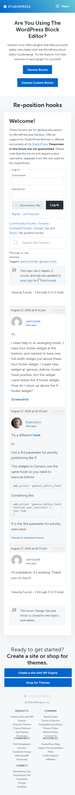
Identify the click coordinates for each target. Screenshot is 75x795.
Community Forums (22, 223)
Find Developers (22, 744)
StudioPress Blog (51, 744)
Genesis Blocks (37, 69)
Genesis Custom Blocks (38, 82)
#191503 (58, 548)
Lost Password (31, 214)
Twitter (22, 783)
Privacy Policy (50, 728)
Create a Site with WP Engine (21, 718)
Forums (43, 223)
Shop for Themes (38, 682)
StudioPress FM (21, 775)
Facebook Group (22, 751)
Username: (19, 175)
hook (36, 435)
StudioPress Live (22, 771)
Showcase (21, 735)
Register (16, 214)
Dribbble (22, 786)
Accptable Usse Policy (50, 724)
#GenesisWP (22, 755)
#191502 (58, 411)
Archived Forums (20, 228)
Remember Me (29, 205)
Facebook (22, 779)
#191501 (58, 310)
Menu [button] (65, 6)
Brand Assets (51, 716)
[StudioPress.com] (17, 6)
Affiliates (50, 759)
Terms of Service (51, 720)
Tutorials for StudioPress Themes (27, 538)
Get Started (22, 732)
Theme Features (22, 728)
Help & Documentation (50, 748)
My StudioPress (37, 144)
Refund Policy (50, 732)
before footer (29, 261)
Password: (19, 189)
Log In (54, 205)
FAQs (51, 751)
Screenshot (19, 399)
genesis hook (48, 261)
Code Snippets (51, 755)
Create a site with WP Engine (38, 673)
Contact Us (51, 735)
